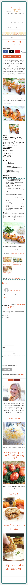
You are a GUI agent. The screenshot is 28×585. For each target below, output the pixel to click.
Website (4, 347)
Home (3, 37)
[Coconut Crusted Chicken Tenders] (7, 259)
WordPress (16, 580)
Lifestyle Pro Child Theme (17, 579)
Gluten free (12, 278)
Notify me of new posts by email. (9, 365)
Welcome (11, 380)
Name (3, 334)
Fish (8, 278)
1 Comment (21, 44)
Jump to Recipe (7, 56)
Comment (4, 321)
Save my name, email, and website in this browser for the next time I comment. (13, 356)
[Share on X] (11, 51)
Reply (5, 297)
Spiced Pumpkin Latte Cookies (14, 527)
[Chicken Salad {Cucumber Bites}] (17, 259)
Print (6, 135)
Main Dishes (17, 278)
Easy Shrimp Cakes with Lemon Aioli (14, 566)
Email (3, 341)
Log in (20, 580)
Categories (16, 380)
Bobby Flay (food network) (18, 253)
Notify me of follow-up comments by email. (11, 361)
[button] (3, 139)
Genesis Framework (10, 580)
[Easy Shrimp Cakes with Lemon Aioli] (7, 269)
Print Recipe (17, 56)
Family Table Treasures (13, 11)
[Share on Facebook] (5, 51)
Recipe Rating (5, 315)
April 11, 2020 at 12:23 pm (15, 290)
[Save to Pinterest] (17, 51)
